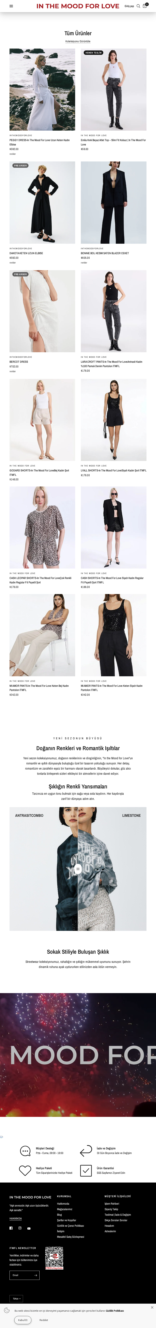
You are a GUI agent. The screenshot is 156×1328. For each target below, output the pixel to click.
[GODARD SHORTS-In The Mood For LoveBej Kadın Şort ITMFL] (42, 420)
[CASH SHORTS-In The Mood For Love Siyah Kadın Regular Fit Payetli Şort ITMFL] (113, 527)
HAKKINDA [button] (16, 1218)
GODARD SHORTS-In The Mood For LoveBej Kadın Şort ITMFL (39, 472)
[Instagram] (22, 1228)
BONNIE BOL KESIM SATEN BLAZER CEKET (105, 253)
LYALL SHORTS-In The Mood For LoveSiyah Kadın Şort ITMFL (113, 470)
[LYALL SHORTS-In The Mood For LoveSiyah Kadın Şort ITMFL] (113, 420)
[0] (144, 6)
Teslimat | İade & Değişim (118, 1215)
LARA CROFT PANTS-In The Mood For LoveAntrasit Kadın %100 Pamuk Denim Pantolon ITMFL (111, 364)
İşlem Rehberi (112, 1204)
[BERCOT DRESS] (42, 311)
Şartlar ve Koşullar (66, 1220)
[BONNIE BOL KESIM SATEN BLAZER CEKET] (113, 202)
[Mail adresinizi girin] (36, 1275)
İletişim (60, 1231)
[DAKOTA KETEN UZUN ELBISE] (42, 202)
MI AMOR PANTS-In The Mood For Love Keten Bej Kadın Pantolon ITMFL (39, 688)
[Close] (152, 1307)
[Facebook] (14, 1228)
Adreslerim (110, 1231)
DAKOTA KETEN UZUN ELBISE (26, 253)
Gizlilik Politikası (115, 1310)
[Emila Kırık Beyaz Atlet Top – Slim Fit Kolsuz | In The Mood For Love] (113, 90)
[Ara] (138, 6)
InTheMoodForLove (21, 135)
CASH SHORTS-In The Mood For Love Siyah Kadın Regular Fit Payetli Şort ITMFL (112, 580)
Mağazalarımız (64, 1209)
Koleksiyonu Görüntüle (77, 41)
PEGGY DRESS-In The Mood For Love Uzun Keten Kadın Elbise (40, 142)
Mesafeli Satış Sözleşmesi (70, 1237)
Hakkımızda (63, 1204)
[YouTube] (31, 1228)
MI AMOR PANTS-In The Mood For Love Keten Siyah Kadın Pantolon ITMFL (111, 688)
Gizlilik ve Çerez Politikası (70, 1226)
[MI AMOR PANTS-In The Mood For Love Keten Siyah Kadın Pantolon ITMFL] (113, 635)
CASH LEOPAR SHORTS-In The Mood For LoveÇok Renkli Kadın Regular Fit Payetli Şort (40, 580)
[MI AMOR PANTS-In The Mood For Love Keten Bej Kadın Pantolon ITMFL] (42, 635)
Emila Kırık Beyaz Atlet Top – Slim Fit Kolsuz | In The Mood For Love (113, 142)
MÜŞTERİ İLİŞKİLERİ (118, 1196)
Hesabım (109, 1226)
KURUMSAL (64, 1196)
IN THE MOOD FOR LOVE (94, 135)
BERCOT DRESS (19, 362)
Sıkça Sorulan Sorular (116, 1220)
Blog (59, 1215)
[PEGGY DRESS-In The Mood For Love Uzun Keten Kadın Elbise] (42, 90)
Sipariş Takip (111, 1209)
